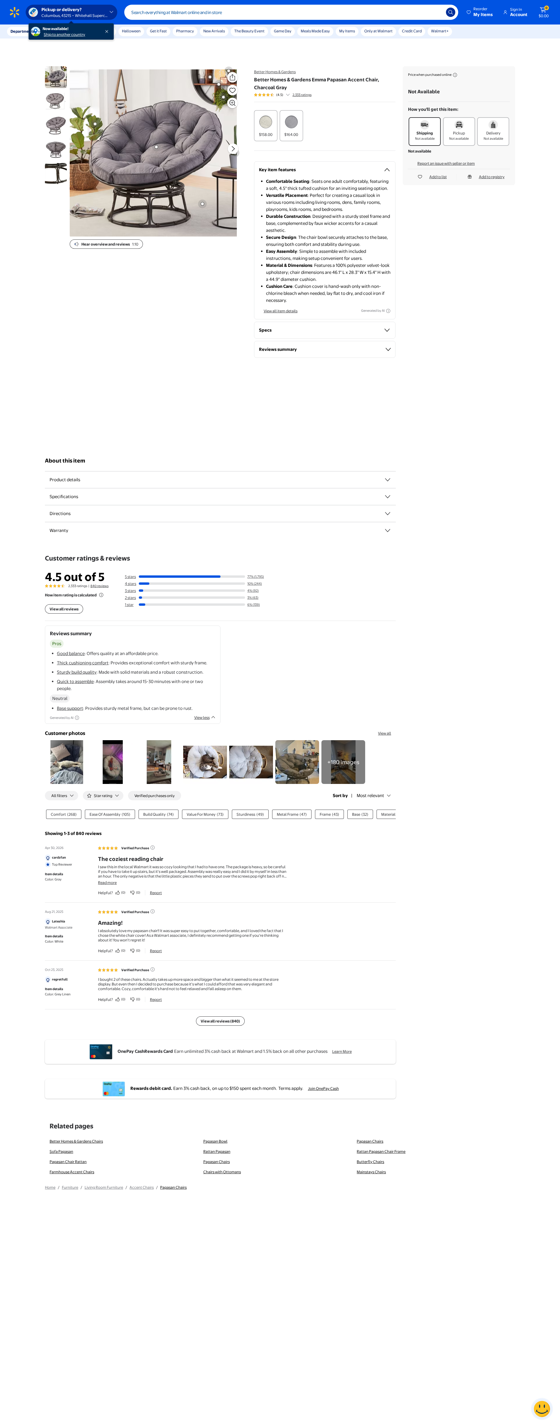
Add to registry (492, 176)
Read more (107, 882)
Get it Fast (158, 31)
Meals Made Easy (315, 31)
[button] (480, 12)
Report (156, 892)
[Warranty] (387, 530)
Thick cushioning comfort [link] (82, 663)
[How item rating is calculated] (101, 595)
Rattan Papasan (216, 1151)
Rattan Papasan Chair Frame (381, 1151)
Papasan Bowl (215, 1141)
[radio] (265, 125)
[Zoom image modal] (232, 103)
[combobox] (291, 12)
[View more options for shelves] (210, 77)
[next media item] (233, 148)
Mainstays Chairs (371, 1171)
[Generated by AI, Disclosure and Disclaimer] (388, 311)
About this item (65, 460)
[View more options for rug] (202, 204)
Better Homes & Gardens (275, 71)
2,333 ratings (302, 95)
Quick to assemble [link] (75, 681)
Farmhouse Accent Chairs (72, 1171)
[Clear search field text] (437, 12)
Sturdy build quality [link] (77, 672)
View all (384, 733)
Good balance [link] (71, 653)
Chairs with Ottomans (222, 1171)
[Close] (107, 31)
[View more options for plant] (95, 124)
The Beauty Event (249, 31)
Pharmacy (185, 31)
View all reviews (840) (220, 1021)
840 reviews (99, 586)
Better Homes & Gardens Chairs (76, 1141)
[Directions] (387, 513)
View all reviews (64, 609)
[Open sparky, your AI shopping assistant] (542, 1409)
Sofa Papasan (61, 1151)
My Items (347, 31)
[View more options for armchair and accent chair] (156, 147)
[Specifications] (387, 496)
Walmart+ (440, 31)
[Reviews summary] (287, 94)
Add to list (438, 176)
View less (202, 717)
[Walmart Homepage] (14, 12)
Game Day (282, 31)
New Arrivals (214, 31)
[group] (283, 94)
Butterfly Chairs (370, 1161)
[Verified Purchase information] (152, 847)
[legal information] (455, 75)
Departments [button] (22, 31)
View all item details (281, 311)
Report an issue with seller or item (446, 163)
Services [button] (58, 31)
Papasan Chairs (370, 1141)
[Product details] (387, 479)
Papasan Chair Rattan (68, 1161)
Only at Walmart (378, 31)
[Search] (450, 12)
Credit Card (412, 31)
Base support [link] (70, 708)
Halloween (131, 31)
